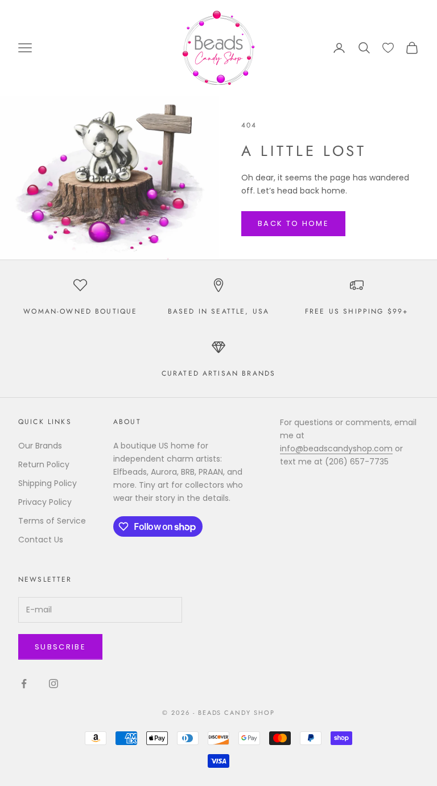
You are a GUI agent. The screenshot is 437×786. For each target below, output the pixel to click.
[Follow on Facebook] (24, 683)
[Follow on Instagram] (53, 683)
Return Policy (43, 464)
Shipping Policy (47, 483)
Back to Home (293, 223)
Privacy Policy (45, 502)
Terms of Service (52, 520)
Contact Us (40, 539)
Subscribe (60, 646)
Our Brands (40, 445)
